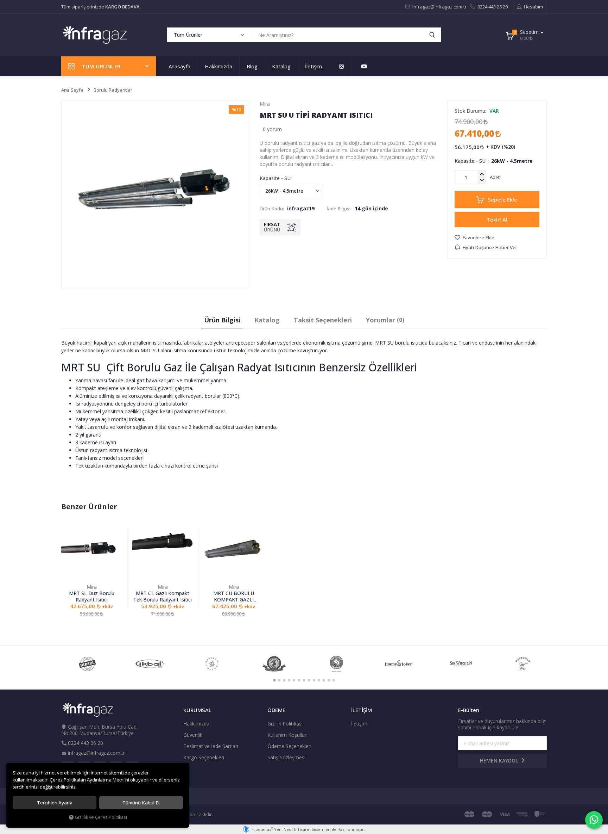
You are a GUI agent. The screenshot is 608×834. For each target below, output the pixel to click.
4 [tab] (289, 680)
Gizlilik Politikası (285, 723)
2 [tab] (279, 680)
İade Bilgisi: (339, 208)
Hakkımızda (218, 66)
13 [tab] (333, 680)
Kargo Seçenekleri (203, 757)
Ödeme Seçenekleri (289, 746)
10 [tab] (318, 680)
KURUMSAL (197, 710)
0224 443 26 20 (492, 7)
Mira (92, 587)
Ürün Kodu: (272, 208)
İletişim (313, 66)
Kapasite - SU (275, 178)
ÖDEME (276, 710)
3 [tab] (284, 680)
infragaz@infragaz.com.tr (439, 7)
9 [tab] (313, 680)
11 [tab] (323, 680)
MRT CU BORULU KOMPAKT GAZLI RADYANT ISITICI (233, 596)
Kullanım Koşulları (287, 734)
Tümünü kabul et (141, 802)
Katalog (281, 66)
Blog (252, 66)
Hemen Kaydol (499, 760)
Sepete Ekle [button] (501, 199)
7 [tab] (304, 680)
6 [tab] (299, 680)
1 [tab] (274, 680)
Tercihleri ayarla (54, 802)
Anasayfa (179, 66)
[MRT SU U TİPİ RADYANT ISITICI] (155, 194)
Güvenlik (192, 734)
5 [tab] (294, 680)
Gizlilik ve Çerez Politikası (101, 817)
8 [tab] (309, 680)
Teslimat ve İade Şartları (210, 746)
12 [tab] (328, 680)
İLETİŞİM (361, 710)
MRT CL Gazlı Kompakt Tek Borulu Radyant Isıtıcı (162, 596)
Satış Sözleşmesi (286, 757)
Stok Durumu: (470, 110)
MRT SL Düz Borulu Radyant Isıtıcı (91, 596)
